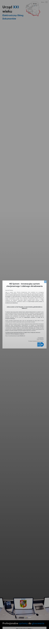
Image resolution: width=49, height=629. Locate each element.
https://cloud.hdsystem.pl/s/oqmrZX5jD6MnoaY (15, 335)
